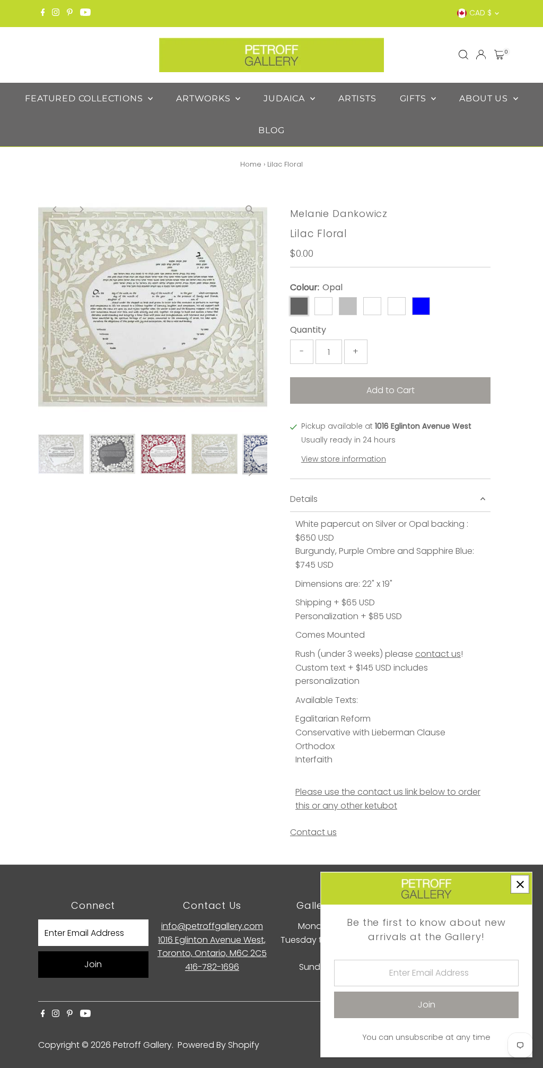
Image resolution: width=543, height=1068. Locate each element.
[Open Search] (463, 54)
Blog (271, 130)
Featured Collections (85, 98)
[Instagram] (55, 13)
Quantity (308, 330)
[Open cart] (499, 54)
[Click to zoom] (250, 209)
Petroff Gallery (142, 1045)
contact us (438, 654)
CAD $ (480, 12)
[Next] (81, 209)
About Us (484, 98)
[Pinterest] (69, 13)
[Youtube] (85, 13)
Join (93, 964)
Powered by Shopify (218, 1045)
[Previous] (55, 209)
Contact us (313, 832)
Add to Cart (390, 390)
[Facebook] (43, 13)
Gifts (414, 98)
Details (304, 499)
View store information (343, 459)
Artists (357, 98)
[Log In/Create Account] (481, 54)
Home (250, 164)
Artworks (204, 98)
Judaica (285, 98)
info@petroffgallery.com (212, 926)
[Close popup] (520, 884)
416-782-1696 (212, 967)
